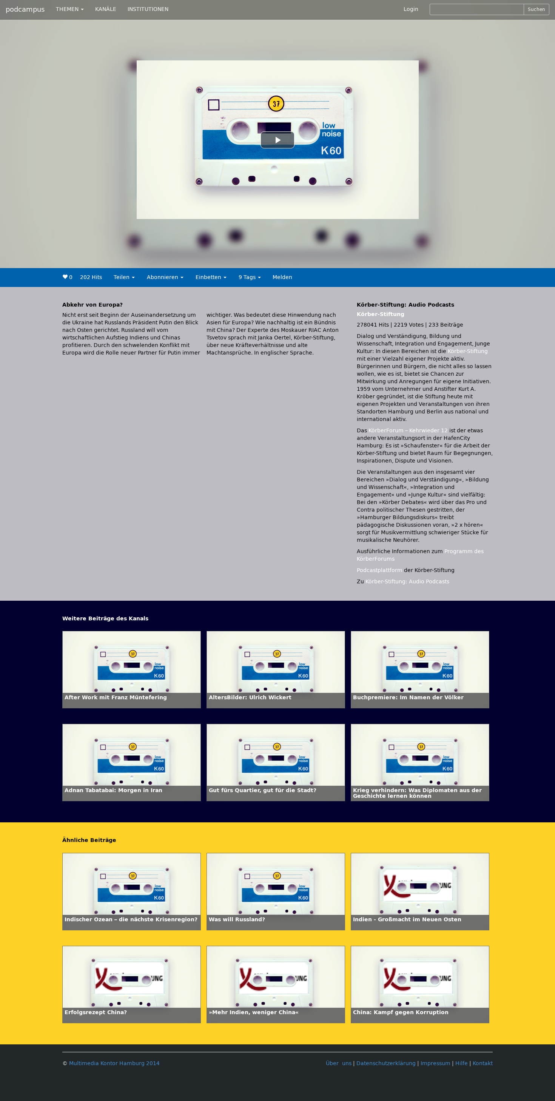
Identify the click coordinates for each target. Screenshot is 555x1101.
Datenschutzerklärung (386, 1063)
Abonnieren (163, 277)
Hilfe (461, 1063)
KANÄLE (105, 9)
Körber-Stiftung (380, 314)
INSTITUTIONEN (148, 9)
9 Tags (248, 277)
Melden (282, 277)
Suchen (536, 9)
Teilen (122, 277)
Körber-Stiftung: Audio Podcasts (407, 581)
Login (411, 9)
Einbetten (209, 277)
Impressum (435, 1063)
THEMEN (68, 9)
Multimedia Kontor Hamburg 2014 (114, 1063)
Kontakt (483, 1063)
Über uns (339, 1063)
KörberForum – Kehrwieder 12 (408, 430)
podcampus (25, 9)
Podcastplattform (379, 570)
